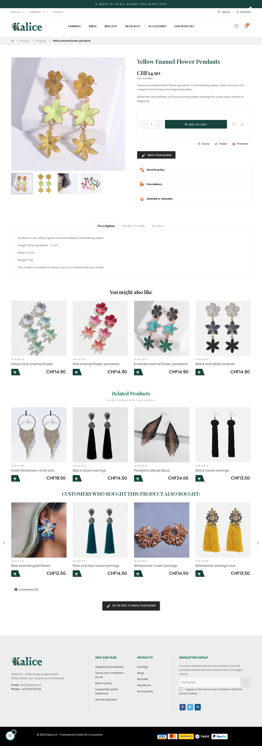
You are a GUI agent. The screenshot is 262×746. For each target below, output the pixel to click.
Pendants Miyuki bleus (152, 470)
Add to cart (197, 124)
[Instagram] (198, 707)
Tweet (223, 144)
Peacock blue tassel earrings (96, 565)
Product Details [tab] (133, 226)
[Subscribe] (245, 682)
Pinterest (242, 144)
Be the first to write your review (134, 605)
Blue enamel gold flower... (31, 565)
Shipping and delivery (109, 667)
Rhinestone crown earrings (155, 565)
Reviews (158, 226)
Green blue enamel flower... (33, 364)
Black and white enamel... (215, 364)
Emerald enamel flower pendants (161, 364)
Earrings (142, 667)
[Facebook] (183, 707)
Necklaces (144, 685)
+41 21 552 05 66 (31, 689)
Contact (58, 12)
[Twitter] (190, 707)
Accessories (145, 691)
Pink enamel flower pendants (96, 364)
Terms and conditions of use (109, 675)
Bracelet (142, 679)
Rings (140, 673)
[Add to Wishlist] (234, 124)
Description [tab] (106, 226)
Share (205, 144)
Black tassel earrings (89, 470)
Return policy (103, 683)
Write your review (159, 155)
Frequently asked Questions (106, 691)
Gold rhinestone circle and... (33, 470)
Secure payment (106, 699)
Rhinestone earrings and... (216, 565)
